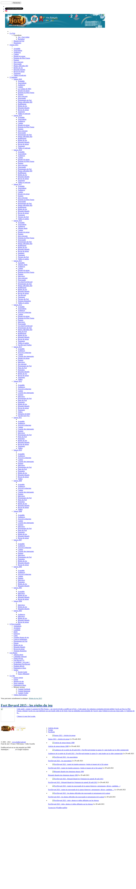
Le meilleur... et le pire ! (22, 662)
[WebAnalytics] (12, 749)
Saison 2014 (18, 305)
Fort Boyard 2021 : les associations (60, 761)
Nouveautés (18, 64)
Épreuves (17, 634)
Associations (18, 50)
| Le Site (12, 676)
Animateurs (17, 626)
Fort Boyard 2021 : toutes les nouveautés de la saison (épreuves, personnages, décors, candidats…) (81, 790)
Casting (16, 54)
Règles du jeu (18, 68)
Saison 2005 (18, 588)
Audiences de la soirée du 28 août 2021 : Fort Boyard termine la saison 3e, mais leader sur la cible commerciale (85, 753)
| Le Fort (12, 33)
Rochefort (21, 39)
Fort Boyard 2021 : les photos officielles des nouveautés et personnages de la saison (76, 797)
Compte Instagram (24, 691)
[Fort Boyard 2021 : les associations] (65, 757)
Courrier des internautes (26, 356)
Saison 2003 (18, 611)
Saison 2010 (18, 450)
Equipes (20, 360)
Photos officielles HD (21, 66)
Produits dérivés (19, 666)
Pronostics (21, 370)
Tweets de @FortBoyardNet (57, 808)
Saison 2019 (18, 115)
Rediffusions (22, 104)
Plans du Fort (22, 331)
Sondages (21, 253)
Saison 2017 (18, 184)
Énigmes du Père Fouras (22, 58)
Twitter (50, 730)
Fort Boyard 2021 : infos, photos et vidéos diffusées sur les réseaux (70, 804)
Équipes (16, 60)
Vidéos (20, 379)
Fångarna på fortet (24, 414)
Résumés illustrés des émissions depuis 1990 (63, 775)
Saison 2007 (18, 540)
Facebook (51, 732)
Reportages (17, 43)
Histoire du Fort (19, 41)
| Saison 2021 (13, 45)
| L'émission (13, 77)
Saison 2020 (18, 79)
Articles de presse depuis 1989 (58, 746)
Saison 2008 (18, 511)
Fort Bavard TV (19, 660)
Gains (16, 635)
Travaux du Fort (23, 217)
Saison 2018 (18, 150)
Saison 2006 (18, 567)
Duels (16, 632)
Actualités (17, 48)
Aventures (17, 628)
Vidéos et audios (23, 219)
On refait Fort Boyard (25, 282)
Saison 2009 (18, 481)
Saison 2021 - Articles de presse (58, 739)
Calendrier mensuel (20, 656)
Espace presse (18, 677)
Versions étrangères (24, 301)
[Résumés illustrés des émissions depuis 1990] (68, 771)
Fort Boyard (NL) (24, 416)
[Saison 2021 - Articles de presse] (63, 735)
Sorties (16, 670)
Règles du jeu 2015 (35, 698)
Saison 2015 (18, 261)
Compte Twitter (23, 693)
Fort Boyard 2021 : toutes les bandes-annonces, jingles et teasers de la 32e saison (75, 768)
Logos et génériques (20, 639)
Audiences (17, 52)
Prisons (16, 643)
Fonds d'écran (18, 658)
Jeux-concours (18, 62)
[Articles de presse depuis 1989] (63, 743)
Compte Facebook (24, 689)
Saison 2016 (18, 221)
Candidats (17, 630)
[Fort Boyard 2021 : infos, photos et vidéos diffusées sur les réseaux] (75, 800)
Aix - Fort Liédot (23, 37)
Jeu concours (22, 364)
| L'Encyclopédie (15, 624)
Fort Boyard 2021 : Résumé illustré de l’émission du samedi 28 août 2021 (72, 782)
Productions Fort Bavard (22, 664)
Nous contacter (19, 683)
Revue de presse (19, 71)
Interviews (21, 276)
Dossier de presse (19, 56)
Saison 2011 (18, 417)
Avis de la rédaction (24, 312)
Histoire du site (19, 681)
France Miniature (23, 674)
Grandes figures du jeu (21, 637)
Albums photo (22, 228)
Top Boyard (22, 295)
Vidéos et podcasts (20, 75)
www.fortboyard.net (19, 742)
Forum (16, 679)
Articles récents (53, 728)
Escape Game (22, 672)
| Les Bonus (13, 653)
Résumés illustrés (19, 70)
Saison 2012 (18, 381)
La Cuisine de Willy (24, 89)
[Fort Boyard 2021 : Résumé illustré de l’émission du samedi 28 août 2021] (77, 779)
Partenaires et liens (20, 668)
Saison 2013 (18, 347)
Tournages (17, 73)
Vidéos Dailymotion (20, 695)
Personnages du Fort (25, 100)
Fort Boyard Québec (25, 345)
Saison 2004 (18, 601)
